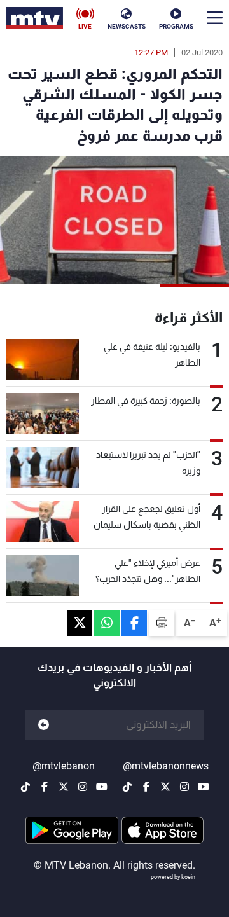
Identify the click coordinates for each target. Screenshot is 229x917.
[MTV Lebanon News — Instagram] (184, 786)
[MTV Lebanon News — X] (165, 786)
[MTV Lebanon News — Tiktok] (127, 786)
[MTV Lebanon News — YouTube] (203, 786)
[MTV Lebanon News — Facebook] (146, 786)
